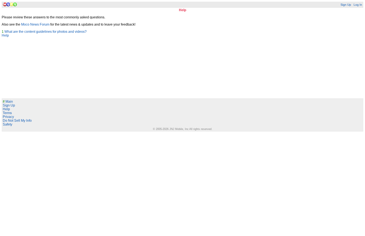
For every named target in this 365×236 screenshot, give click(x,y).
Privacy (8, 117)
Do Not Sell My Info (17, 120)
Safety (7, 124)
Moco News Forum (35, 24)
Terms (7, 113)
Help (5, 35)
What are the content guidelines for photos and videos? (45, 31)
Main (8, 101)
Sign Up (345, 4)
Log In (358, 4)
